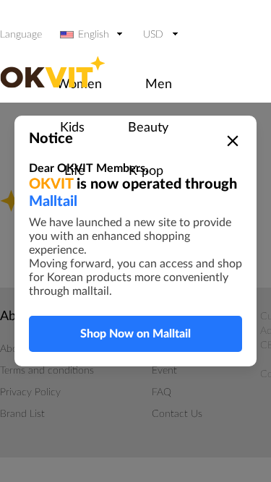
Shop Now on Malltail (135, 334)
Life (74, 171)
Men (158, 84)
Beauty (148, 127)
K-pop (146, 171)
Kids (72, 127)
